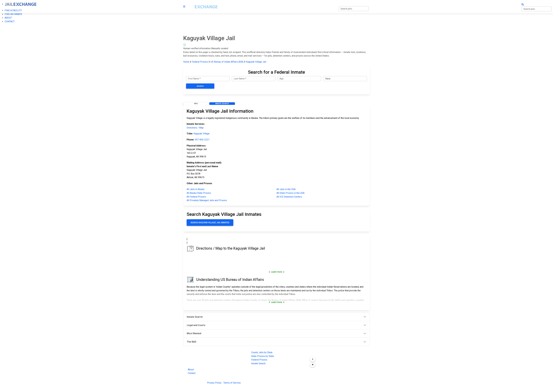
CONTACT (10, 21)
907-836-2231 (202, 139)
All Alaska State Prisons (199, 193)
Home (186, 61)
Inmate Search (222, 104)
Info (196, 104)
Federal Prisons (200, 61)
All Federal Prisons (196, 196)
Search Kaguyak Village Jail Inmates (210, 222)
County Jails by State (261, 352)
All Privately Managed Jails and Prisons (207, 200)
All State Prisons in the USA (290, 193)
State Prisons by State (262, 356)
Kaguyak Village (202, 133)
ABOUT (8, 17)
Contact (191, 373)
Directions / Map (195, 127)
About (191, 369)
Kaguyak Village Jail (256, 61)
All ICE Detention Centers (289, 196)
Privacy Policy (214, 382)
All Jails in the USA (286, 189)
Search (200, 86)
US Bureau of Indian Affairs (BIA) (227, 61)
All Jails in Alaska (195, 189)
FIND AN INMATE (13, 14)
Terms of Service (232, 382)
